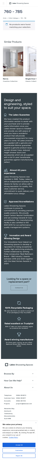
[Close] (36, 422)
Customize (19, 450)
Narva (5, 79)
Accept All (19, 445)
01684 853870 (21, 395)
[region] (19, 440)
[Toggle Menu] (3, 3)
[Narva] (13, 61)
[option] (13, 64)
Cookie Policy (13, 437)
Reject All (19, 456)
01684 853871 (21, 398)
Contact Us (19, 288)
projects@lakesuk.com (24, 403)
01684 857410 (21, 401)
